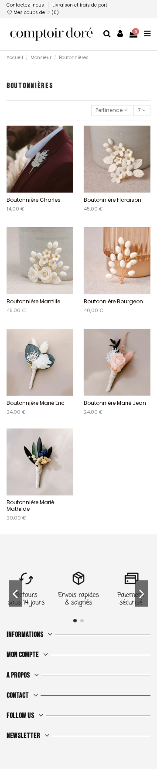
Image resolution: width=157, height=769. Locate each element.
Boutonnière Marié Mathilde (30, 505)
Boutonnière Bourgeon (113, 301)
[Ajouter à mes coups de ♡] (35, 190)
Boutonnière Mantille (33, 301)
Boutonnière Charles (34, 200)
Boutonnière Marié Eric (36, 403)
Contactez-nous (26, 5)
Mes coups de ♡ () (35, 12)
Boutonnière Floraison (112, 200)
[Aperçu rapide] (45, 190)
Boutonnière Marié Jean (115, 403)
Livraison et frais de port (79, 5)
